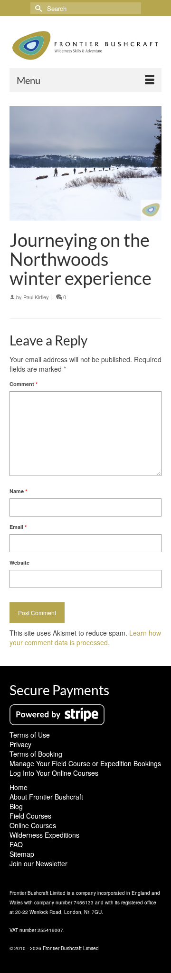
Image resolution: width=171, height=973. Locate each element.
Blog (16, 806)
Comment (24, 383)
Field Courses (30, 816)
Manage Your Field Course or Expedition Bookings (85, 763)
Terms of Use (30, 735)
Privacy (20, 744)
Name (18, 491)
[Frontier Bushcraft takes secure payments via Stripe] (57, 714)
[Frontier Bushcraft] (86, 45)
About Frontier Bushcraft (46, 796)
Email (18, 526)
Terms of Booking (36, 754)
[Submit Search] (37, 8)
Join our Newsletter (38, 863)
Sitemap (22, 854)
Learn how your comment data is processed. (85, 637)
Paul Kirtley (36, 297)
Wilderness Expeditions (44, 835)
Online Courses (33, 825)
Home (19, 787)
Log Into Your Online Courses (54, 773)
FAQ (16, 844)
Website (19, 562)
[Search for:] (85, 8)
